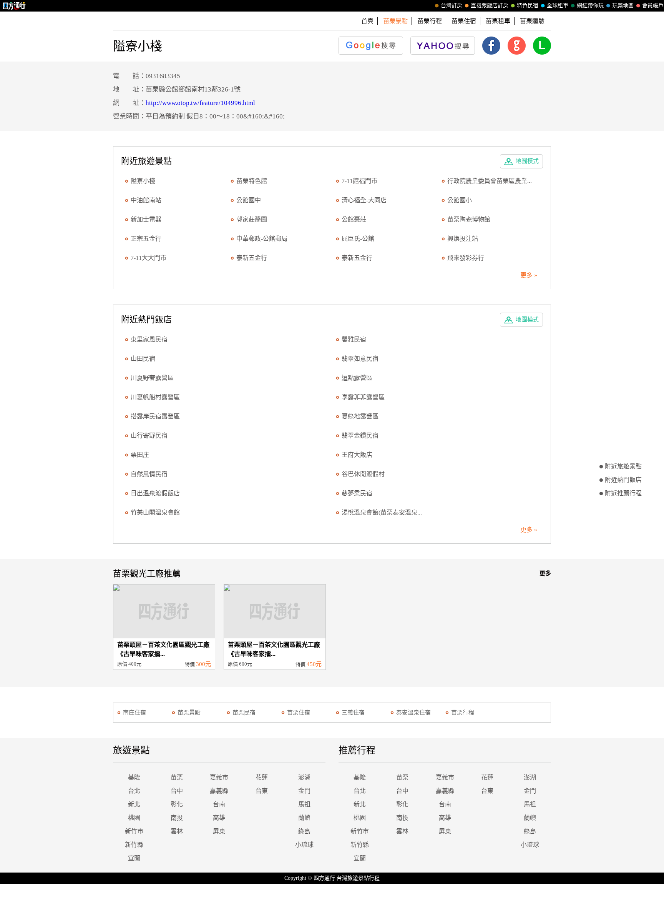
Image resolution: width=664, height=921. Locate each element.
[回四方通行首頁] (14, 6)
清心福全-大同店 (364, 200)
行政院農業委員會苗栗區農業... (489, 181)
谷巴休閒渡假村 (363, 474)
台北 (134, 791)
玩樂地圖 (623, 5)
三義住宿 (353, 712)
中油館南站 (146, 200)
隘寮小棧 (143, 181)
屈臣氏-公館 (358, 238)
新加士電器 (146, 219)
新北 (134, 804)
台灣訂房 (451, 5)
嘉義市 (219, 777)
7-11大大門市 (148, 258)
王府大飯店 (357, 454)
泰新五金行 (251, 258)
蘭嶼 (304, 817)
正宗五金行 (146, 238)
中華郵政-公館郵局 (261, 238)
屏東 (219, 831)
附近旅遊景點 (623, 466)
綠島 (304, 831)
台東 (262, 791)
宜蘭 (134, 858)
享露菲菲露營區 (363, 397)
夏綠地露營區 (360, 416)
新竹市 (134, 831)
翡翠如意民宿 (360, 358)
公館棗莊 (354, 219)
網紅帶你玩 (590, 5)
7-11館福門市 (359, 181)
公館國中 (248, 200)
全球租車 (557, 5)
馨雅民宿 (354, 339)
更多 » (528, 275)
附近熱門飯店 (623, 479)
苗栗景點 (189, 712)
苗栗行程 (429, 21)
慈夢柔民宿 (357, 493)
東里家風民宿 (149, 339)
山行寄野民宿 (149, 435)
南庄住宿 (134, 712)
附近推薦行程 (623, 493)
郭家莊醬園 (251, 219)
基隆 (134, 777)
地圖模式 (527, 161)
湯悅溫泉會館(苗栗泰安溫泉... (382, 512)
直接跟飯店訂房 (489, 5)
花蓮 (262, 777)
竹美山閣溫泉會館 (155, 512)
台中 (177, 791)
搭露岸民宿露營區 (155, 416)
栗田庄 (140, 454)
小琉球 (304, 844)
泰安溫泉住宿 (413, 712)
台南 (219, 804)
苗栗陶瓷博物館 (468, 219)
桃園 (134, 817)
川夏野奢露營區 (152, 378)
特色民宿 (527, 5)
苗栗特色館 (251, 181)
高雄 (219, 817)
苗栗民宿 (244, 712)
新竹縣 (134, 844)
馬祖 (304, 804)
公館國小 (459, 200)
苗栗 (177, 777)
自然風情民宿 (149, 474)
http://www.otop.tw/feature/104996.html (200, 103)
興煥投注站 (462, 238)
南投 (177, 817)
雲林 (177, 831)
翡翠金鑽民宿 (360, 435)
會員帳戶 (653, 5)
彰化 (177, 804)
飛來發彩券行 (465, 258)
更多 (545, 573)
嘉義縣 (219, 791)
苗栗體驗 (532, 21)
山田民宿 (143, 358)
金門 (304, 791)
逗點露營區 (357, 378)
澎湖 (304, 777)
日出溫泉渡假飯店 (155, 493)
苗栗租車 (498, 21)
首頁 (367, 21)
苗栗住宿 (464, 21)
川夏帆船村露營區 (155, 397)
